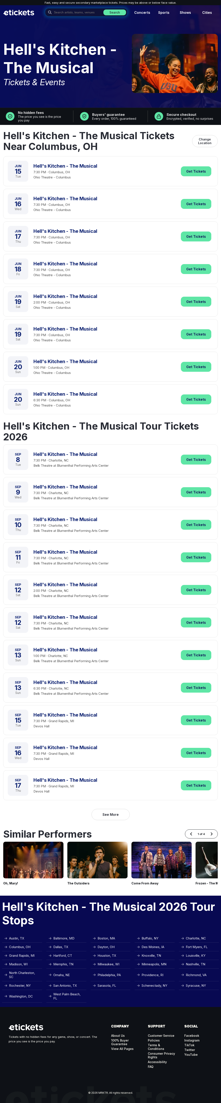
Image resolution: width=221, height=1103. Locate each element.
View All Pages (122, 1049)
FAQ (150, 1066)
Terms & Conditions (156, 1047)
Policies (154, 1040)
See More (111, 814)
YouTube (191, 1054)
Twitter (189, 1050)
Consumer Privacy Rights (161, 1055)
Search (114, 12)
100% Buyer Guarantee (120, 1042)
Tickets (196, 171)
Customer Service (161, 1035)
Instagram (191, 1040)
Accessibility (157, 1062)
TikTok (189, 1045)
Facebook (191, 1035)
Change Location (205, 141)
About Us (118, 1035)
